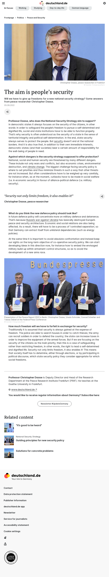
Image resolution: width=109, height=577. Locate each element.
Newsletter (9, 512)
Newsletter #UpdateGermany (54, 404)
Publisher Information (15, 500)
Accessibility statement (16, 525)
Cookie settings (12, 531)
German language (80, 8)
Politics (20, 18)
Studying (38, 8)
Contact (8, 488)
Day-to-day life (57, 8)
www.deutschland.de (23, 389)
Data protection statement (18, 494)
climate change (35, 166)
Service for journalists (15, 519)
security (58, 141)
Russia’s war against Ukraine (42, 220)
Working (22, 8)
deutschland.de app (14, 506)
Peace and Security (36, 18)
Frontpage (9, 18)
